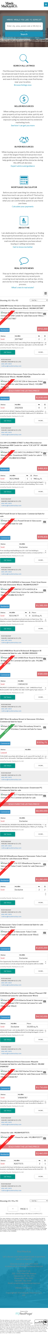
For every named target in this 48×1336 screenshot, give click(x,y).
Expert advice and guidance (23, 166)
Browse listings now (22, 85)
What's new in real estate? (22, 287)
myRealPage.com (24, 1314)
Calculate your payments (23, 206)
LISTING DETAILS (7, 352)
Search (24, 34)
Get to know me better (23, 247)
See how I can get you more (23, 125)
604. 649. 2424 (6, 364)
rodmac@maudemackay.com (11, 366)
